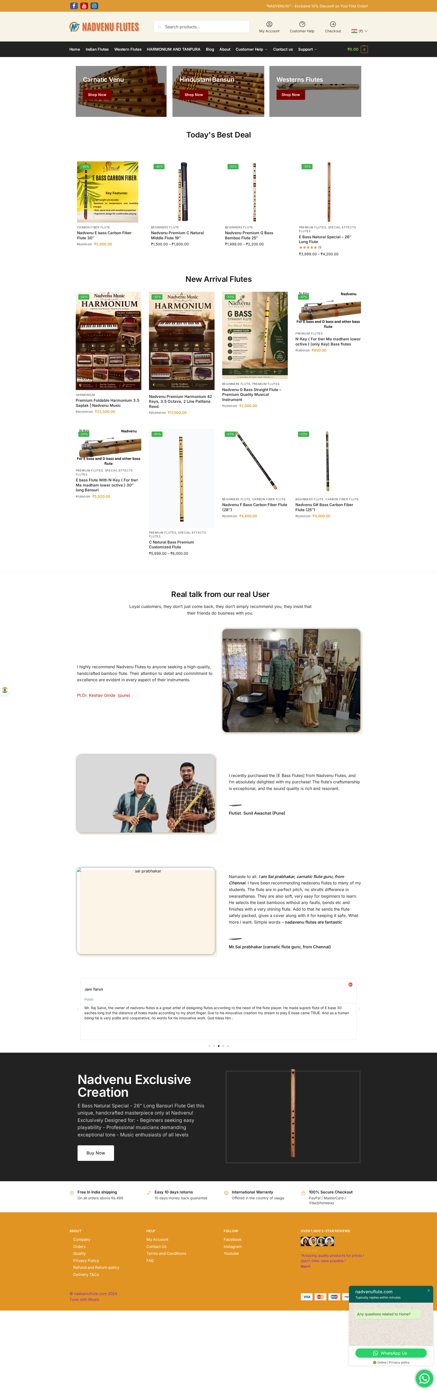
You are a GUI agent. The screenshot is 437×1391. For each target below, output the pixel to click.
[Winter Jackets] (315, 91)
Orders (79, 1246)
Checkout (333, 31)
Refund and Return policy (96, 1267)
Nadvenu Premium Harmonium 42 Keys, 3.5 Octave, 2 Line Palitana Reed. (180, 401)
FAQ (150, 1260)
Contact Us (156, 1246)
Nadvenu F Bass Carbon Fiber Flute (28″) (254, 507)
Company (81, 1239)
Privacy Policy (86, 1260)
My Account (269, 31)
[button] (357, 49)
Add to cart (107, 255)
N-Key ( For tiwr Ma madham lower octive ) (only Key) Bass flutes (328, 341)
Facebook (233, 1239)
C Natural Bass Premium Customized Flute (171, 545)
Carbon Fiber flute (93, 227)
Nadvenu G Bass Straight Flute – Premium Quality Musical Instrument (251, 394)
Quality (79, 1253)
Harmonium (85, 395)
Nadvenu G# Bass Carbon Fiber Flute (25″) (324, 507)
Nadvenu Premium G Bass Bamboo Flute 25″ (249, 235)
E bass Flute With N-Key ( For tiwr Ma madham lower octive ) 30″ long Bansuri (107, 485)
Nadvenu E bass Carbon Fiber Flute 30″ (104, 235)
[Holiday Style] (218, 91)
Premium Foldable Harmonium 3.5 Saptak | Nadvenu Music (107, 403)
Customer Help (302, 31)
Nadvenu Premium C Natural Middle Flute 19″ (177, 235)
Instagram (233, 1246)
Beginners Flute (165, 227)
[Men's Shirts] (121, 91)
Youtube (231, 1253)
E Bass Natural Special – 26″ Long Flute (325, 239)
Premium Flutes (312, 227)
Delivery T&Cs (86, 1274)
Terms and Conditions (166, 1253)
